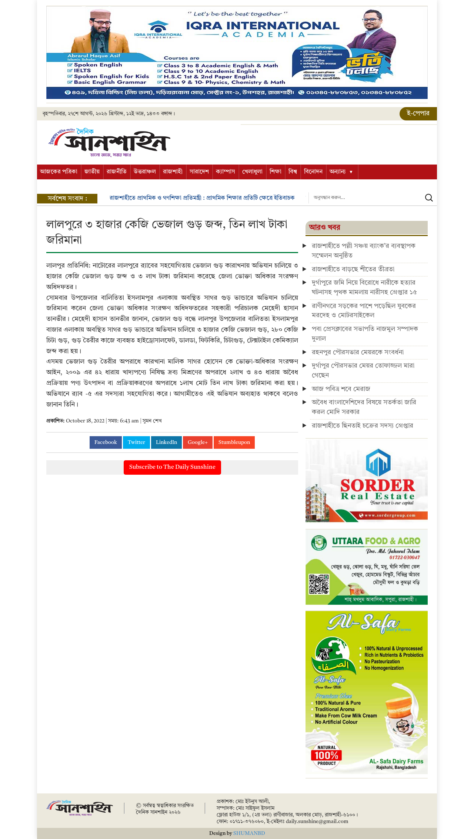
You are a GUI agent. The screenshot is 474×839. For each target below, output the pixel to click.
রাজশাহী (173, 172)
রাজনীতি (117, 172)
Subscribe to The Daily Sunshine (172, 467)
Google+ (198, 442)
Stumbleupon (234, 442)
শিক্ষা (275, 172)
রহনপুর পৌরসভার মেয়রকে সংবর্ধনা (358, 352)
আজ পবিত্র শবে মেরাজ (341, 389)
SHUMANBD (249, 833)
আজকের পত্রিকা (58, 172)
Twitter (136, 442)
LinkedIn (166, 442)
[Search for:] (372, 197)
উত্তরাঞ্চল (145, 172)
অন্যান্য (338, 172)
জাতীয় (92, 172)
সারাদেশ (199, 172)
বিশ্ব (292, 172)
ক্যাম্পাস (225, 172)
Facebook (105, 442)
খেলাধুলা (252, 172)
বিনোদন (313, 172)
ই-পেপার (418, 113)
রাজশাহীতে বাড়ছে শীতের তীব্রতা (353, 269)
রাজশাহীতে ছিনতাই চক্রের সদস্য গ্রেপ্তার (362, 425)
